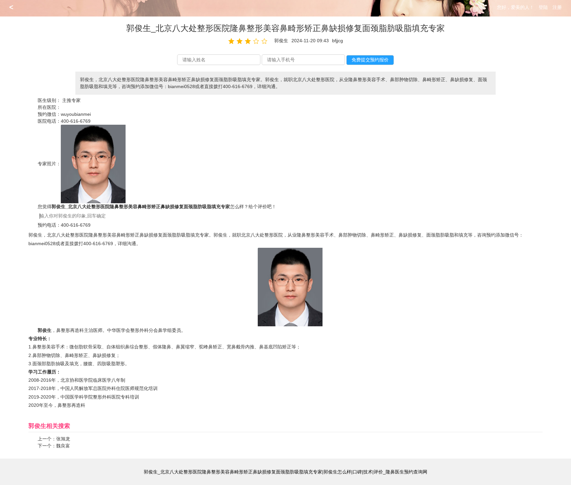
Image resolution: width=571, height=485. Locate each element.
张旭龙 (63, 438)
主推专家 (71, 100)
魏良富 (63, 445)
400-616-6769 (76, 121)
